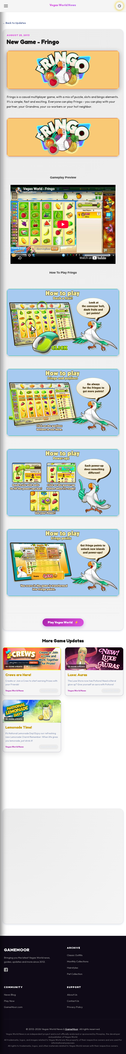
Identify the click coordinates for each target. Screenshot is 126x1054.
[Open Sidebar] (6, 6)
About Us (72, 994)
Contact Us (73, 1000)
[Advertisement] (63, 780)
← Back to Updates (14, 23)
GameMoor (71, 1029)
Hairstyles (72, 967)
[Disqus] (63, 865)
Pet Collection (74, 973)
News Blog (10, 994)
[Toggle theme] (119, 6)
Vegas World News (63, 5)
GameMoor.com (13, 1007)
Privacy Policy (75, 1007)
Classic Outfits (75, 955)
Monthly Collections (77, 961)
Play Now (9, 1000)
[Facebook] (6, 970)
